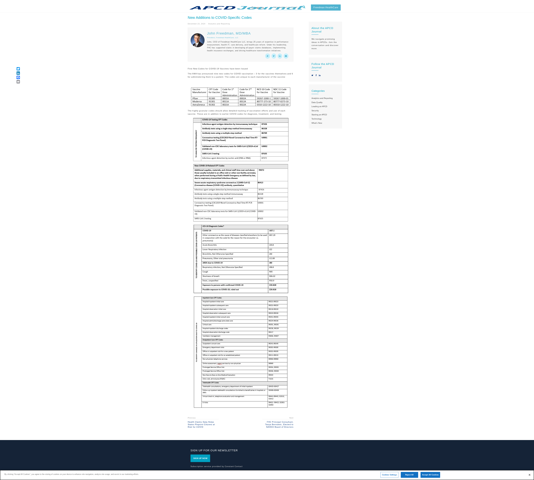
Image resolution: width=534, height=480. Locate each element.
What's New (317, 123)
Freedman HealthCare (325, 7)
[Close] (529, 475)
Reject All (409, 475)
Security (315, 110)
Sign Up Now (200, 458)
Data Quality (317, 102)
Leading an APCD (319, 106)
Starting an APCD (319, 114)
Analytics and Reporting (219, 24)
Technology (317, 119)
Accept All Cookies (430, 475)
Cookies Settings (389, 475)
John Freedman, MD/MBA (229, 33)
